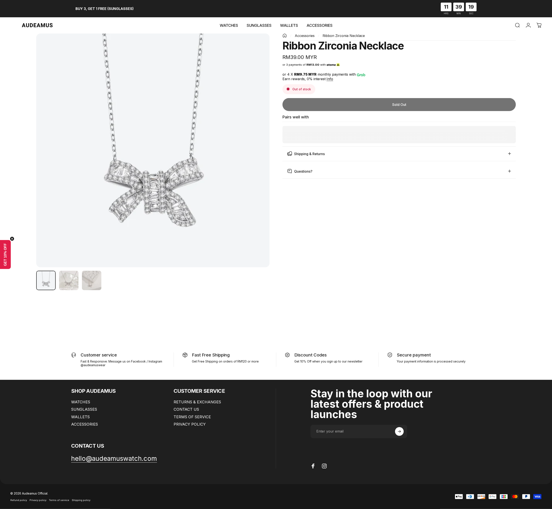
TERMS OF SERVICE (192, 417)
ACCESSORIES (84, 424)
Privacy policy (38, 500)
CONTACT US (186, 409)
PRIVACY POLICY (190, 424)
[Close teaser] (12, 239)
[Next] (258, 161)
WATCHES (80, 402)
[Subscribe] (399, 431)
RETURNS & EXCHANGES (197, 402)
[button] (5, 254)
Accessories (305, 35)
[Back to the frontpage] (284, 35)
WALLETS (80, 417)
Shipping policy (81, 500)
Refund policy (18, 500)
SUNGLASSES (84, 409)
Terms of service (59, 500)
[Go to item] (46, 280)
